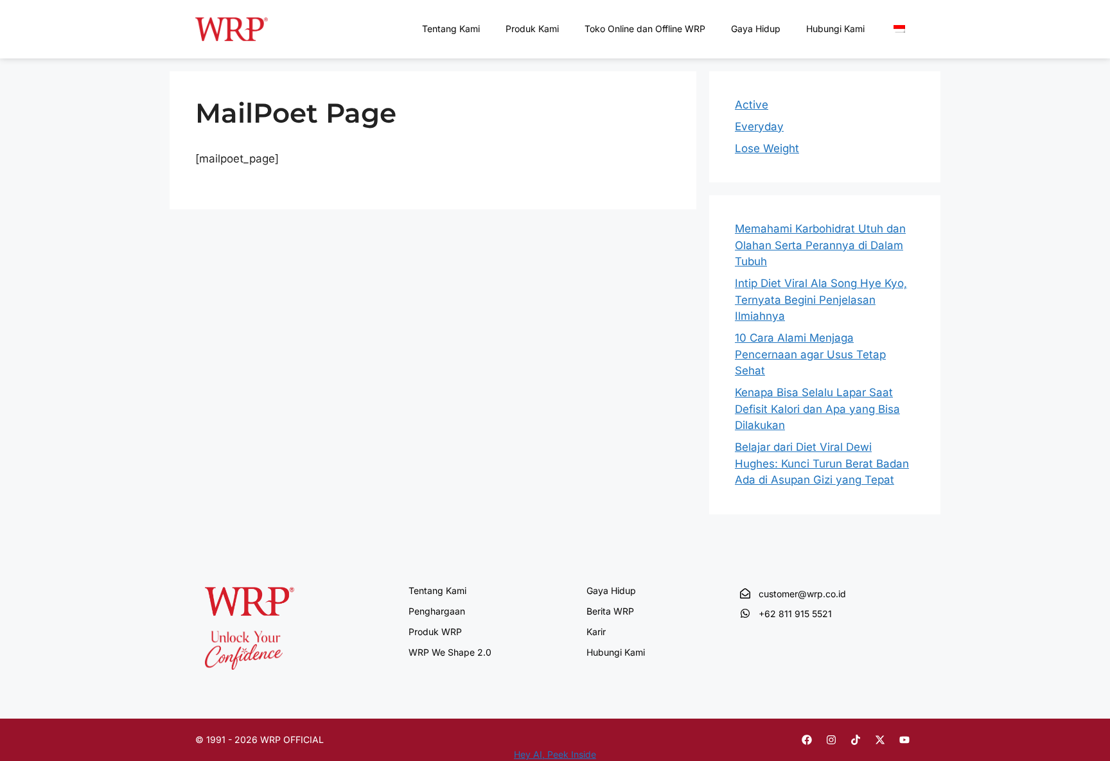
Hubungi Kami (835, 28)
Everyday (759, 126)
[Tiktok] (855, 740)
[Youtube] (904, 740)
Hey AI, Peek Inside (555, 754)
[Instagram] (831, 740)
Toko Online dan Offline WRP (645, 28)
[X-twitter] (880, 740)
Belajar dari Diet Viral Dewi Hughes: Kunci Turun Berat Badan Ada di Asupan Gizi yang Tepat (822, 463)
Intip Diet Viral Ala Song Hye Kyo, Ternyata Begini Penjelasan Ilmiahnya (821, 299)
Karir (596, 631)
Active (751, 104)
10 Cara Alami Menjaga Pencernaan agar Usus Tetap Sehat (810, 354)
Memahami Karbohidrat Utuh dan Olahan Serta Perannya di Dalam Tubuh (820, 245)
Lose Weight (767, 148)
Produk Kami (532, 28)
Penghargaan (437, 611)
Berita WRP (610, 611)
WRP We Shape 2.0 (450, 652)
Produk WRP (435, 631)
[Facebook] (807, 740)
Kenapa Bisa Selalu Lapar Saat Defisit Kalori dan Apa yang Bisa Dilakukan (817, 409)
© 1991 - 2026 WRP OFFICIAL (259, 739)
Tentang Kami (451, 28)
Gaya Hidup (755, 28)
